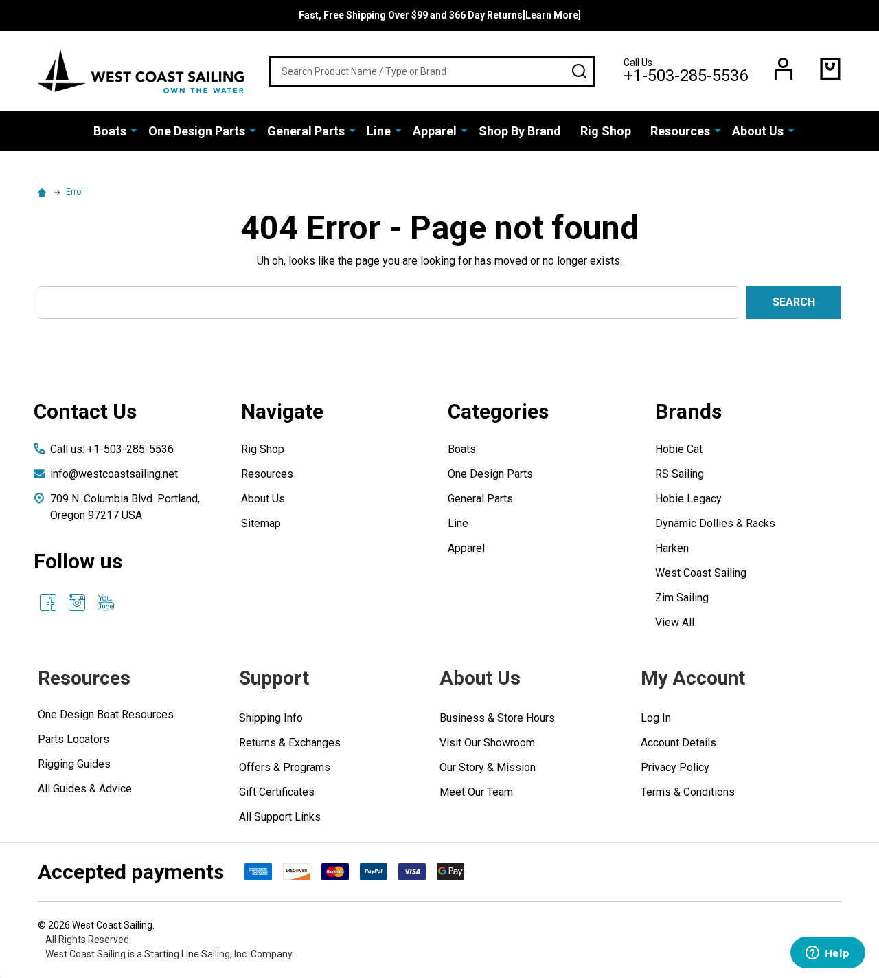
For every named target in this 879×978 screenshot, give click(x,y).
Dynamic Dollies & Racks (715, 523)
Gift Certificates (277, 792)
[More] (133, 130)
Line (379, 131)
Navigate (282, 411)
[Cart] (830, 69)
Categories (498, 411)
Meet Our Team (476, 792)
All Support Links (280, 816)
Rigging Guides (74, 763)
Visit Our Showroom (487, 742)
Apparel (435, 131)
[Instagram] (76, 602)
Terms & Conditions (688, 792)
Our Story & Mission (488, 767)
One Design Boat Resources (106, 714)
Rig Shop (605, 131)
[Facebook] (48, 602)
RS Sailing (679, 473)
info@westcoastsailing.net (114, 473)
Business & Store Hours (497, 717)
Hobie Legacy (688, 498)
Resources (680, 131)
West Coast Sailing (700, 572)
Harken (672, 548)
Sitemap (261, 523)
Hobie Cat (679, 449)
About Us (758, 131)
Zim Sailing (682, 597)
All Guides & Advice (85, 788)
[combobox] (432, 71)
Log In (656, 717)
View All (674, 622)
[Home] (44, 192)
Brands (688, 411)
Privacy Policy (675, 767)
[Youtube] (105, 602)
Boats (109, 131)
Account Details (678, 742)
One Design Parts (196, 131)
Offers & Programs (284, 767)
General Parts (306, 131)
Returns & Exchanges (290, 742)
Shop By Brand (520, 131)
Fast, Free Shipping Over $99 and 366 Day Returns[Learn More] (440, 15)
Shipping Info (271, 717)
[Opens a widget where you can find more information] (827, 954)
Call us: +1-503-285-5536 (112, 449)
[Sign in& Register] (784, 69)
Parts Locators (73, 739)
